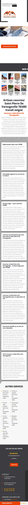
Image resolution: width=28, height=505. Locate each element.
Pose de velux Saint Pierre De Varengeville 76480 (6, 435)
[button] (12, 35)
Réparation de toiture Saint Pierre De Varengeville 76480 (15, 421)
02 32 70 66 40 (6, 1)
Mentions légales (21, 503)
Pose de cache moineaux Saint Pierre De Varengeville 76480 (6, 408)
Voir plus (14, 464)
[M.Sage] (9, 14)
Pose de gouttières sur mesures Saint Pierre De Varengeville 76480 (6, 422)
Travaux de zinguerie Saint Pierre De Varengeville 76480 (15, 395)
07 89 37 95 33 (16, 1)
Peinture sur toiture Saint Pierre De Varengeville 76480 (6, 394)
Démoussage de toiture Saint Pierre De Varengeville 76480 (15, 407)
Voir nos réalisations (9, 46)
